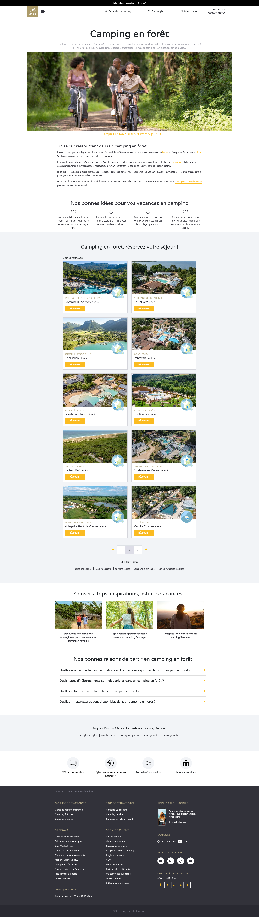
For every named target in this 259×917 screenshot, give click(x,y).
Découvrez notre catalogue (68, 841)
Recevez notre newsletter (67, 836)
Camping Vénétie (114, 814)
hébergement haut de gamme (188, 181)
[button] (133, 670)
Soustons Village (75, 414)
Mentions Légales (115, 864)
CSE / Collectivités (64, 846)
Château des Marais (146, 470)
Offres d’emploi (62, 878)
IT (191, 841)
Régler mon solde (115, 855)
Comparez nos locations (67, 850)
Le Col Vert (141, 302)
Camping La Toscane (116, 810)
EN (168, 841)
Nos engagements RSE (66, 860)
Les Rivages (141, 414)
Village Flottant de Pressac (82, 526)
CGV (108, 860)
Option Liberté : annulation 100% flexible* (129, 3)
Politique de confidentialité (119, 869)
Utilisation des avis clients (118, 874)
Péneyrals (140, 358)
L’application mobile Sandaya (120, 850)
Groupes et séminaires (66, 864)
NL (163, 841)
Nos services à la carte (66, 874)
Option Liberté (113, 878)
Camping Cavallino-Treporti (119, 819)
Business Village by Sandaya (69, 869)
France (165, 152)
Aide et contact (113, 836)
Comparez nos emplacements (70, 855)
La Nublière (72, 358)
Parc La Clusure (144, 526)
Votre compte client (116, 841)
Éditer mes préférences (117, 883)
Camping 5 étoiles (64, 819)
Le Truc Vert (72, 470)
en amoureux (177, 162)
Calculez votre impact (116, 846)
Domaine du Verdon (78, 302)
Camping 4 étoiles (64, 814)
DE (185, 841)
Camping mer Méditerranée (69, 810)
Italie (199, 152)
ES (174, 841)
